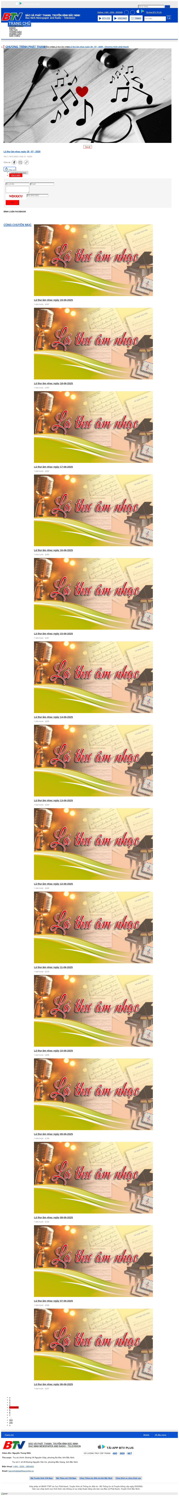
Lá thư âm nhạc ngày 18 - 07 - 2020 (22, 151)
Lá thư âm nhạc (62, 47)
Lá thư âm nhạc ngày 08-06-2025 (53, 1217)
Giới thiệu (14, 36)
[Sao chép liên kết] (26, 162)
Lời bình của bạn (18, 173)
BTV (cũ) (106, 18)
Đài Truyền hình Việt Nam (42, 1478)
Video (122, 18)
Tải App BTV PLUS (31, 4)
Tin (138, 18)
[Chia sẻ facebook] (14, 162)
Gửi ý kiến (15, 175)
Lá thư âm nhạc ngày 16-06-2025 (53, 550)
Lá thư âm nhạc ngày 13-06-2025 (53, 800)
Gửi (12, 203)
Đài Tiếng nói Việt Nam (66, 1478)
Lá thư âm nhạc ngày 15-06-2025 (53, 633)
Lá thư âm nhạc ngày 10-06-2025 (53, 1050)
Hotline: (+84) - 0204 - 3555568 (110, 12)
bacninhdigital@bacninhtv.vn (21, 1471)
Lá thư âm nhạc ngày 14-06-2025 (53, 717)
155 (11, 1422)
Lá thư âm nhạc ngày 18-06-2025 (53, 383)
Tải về (87, 147)
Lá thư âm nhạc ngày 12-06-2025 (53, 883)
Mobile (146, 1435)
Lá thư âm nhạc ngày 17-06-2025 (53, 466)
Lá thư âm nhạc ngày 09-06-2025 (53, 1134)
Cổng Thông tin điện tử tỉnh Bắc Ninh (96, 1478)
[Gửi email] (20, 162)
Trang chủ (9, 1435)
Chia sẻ (11, 170)
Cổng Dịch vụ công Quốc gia (128, 1478)
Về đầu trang (160, 1435)
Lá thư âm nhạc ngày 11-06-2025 (53, 967)
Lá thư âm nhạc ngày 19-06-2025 (53, 300)
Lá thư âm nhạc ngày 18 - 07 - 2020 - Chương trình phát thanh (99, 47)
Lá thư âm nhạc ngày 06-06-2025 (53, 1384)
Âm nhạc (50, 47)
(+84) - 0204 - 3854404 (23, 1466)
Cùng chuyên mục (17, 225)
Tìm (167, 6)
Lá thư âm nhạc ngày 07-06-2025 (53, 1301)
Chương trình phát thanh (25, 46)
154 (11, 1420)
